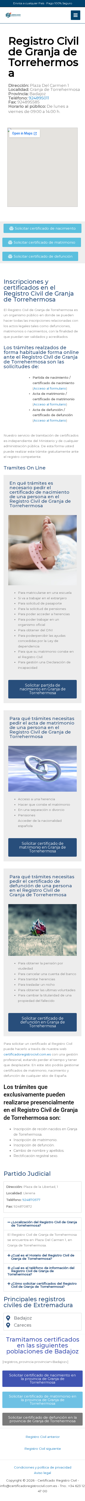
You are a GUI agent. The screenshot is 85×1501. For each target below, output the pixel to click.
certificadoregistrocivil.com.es (27, 1054)
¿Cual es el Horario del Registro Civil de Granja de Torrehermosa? (42, 1256)
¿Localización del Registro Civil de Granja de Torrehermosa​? (44, 1223)
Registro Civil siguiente (42, 1448)
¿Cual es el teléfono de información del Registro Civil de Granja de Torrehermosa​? (40, 1271)
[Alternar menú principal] (76, 15)
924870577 (31, 1200)
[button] (42, 1224)
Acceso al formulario (50, 388)
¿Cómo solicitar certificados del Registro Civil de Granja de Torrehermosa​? (44, 1285)
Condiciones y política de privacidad (42, 1467)
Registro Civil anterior (43, 1437)
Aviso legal (42, 1473)
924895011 (39, 98)
